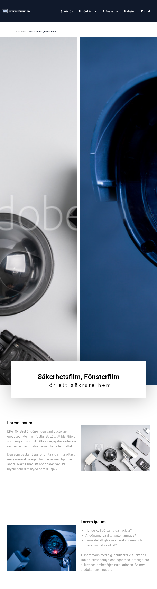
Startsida (21, 31)
